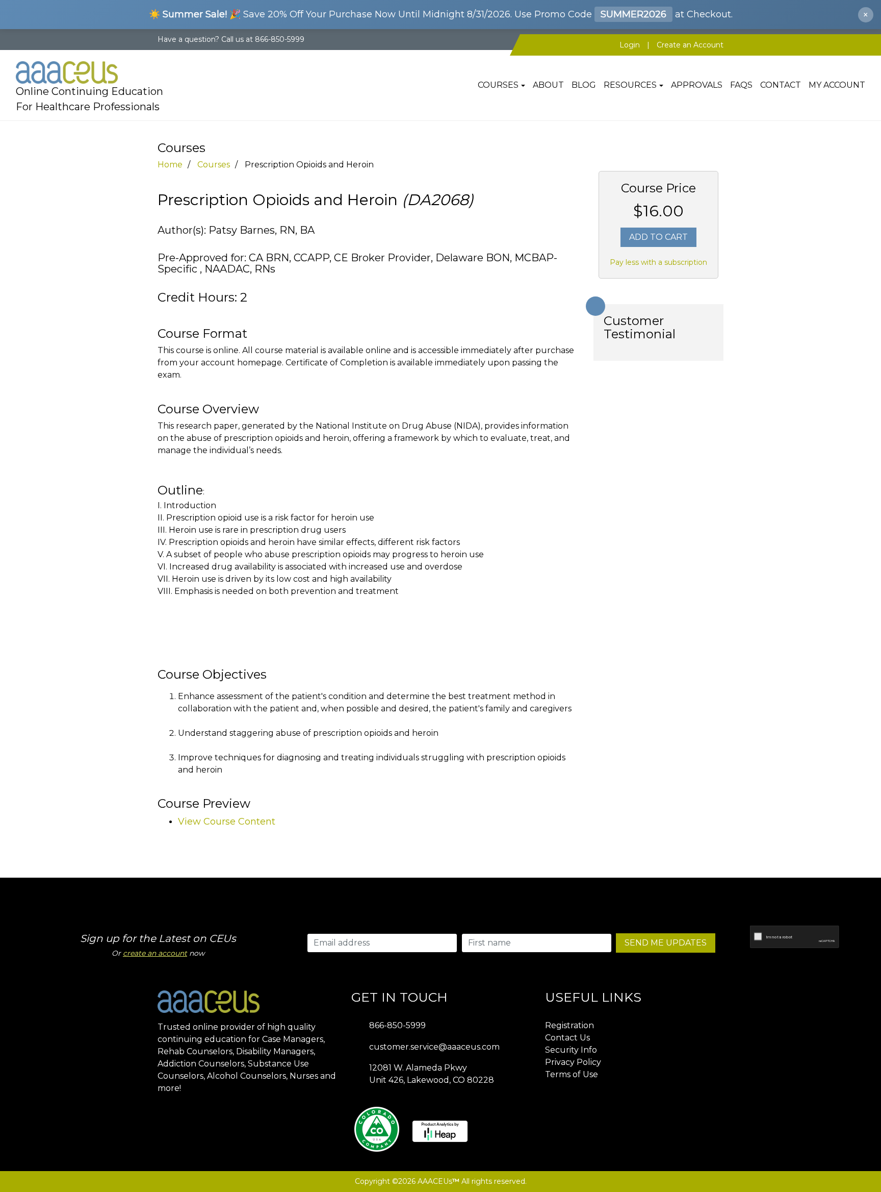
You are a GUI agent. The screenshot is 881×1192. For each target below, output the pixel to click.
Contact (780, 85)
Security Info (571, 1050)
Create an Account (690, 44)
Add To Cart (658, 237)
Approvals (696, 85)
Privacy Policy (573, 1062)
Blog (584, 85)
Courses (498, 85)
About (548, 85)
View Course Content (226, 821)
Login (629, 44)
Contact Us (567, 1037)
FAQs (741, 85)
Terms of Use (571, 1074)
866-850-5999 (397, 1025)
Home (170, 164)
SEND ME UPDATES (666, 943)
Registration (569, 1025)
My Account (837, 85)
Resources (630, 85)
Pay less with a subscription (658, 262)
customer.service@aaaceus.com (434, 1047)
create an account (155, 953)
